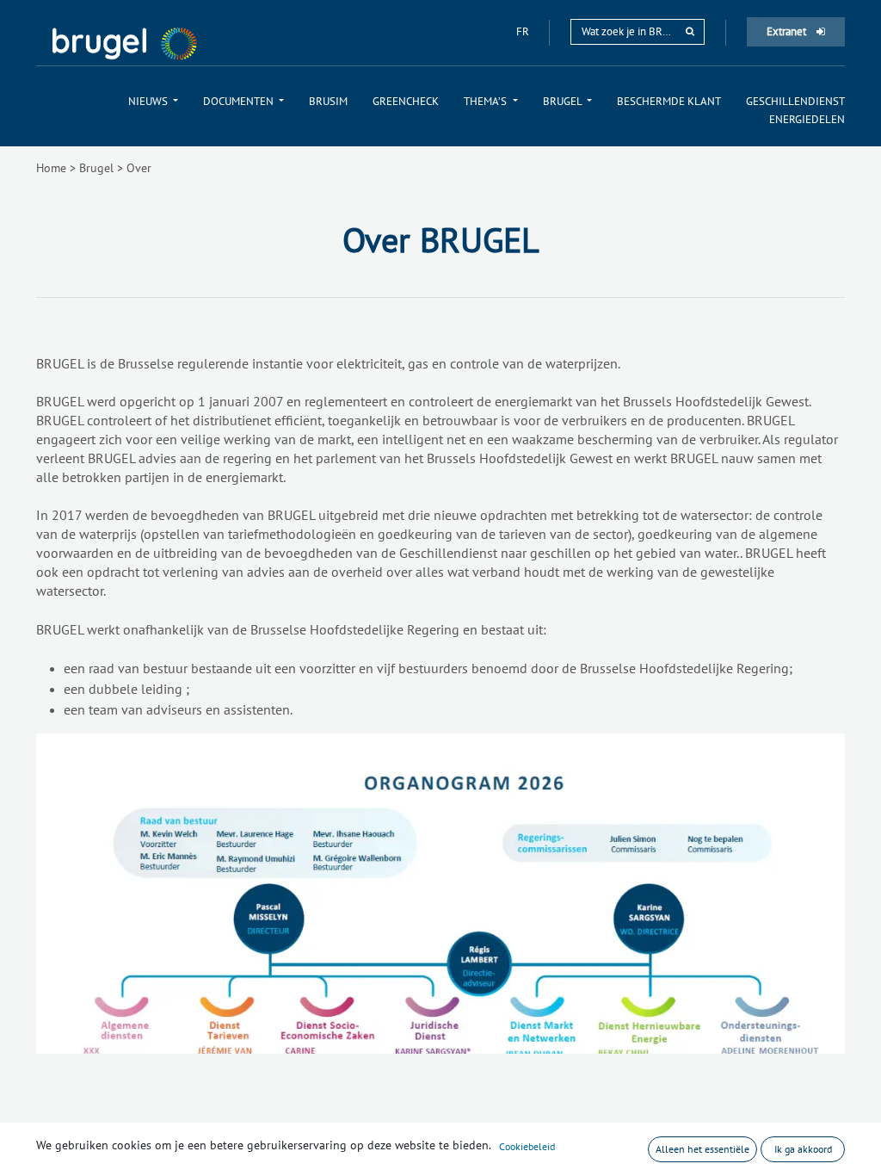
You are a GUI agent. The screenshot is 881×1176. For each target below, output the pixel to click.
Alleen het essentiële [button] (702, 1148)
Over (138, 168)
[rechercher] (690, 31)
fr (524, 31)
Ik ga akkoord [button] (803, 1148)
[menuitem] (153, 101)
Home (51, 168)
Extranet (788, 31)
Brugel (96, 168)
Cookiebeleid (527, 1146)
